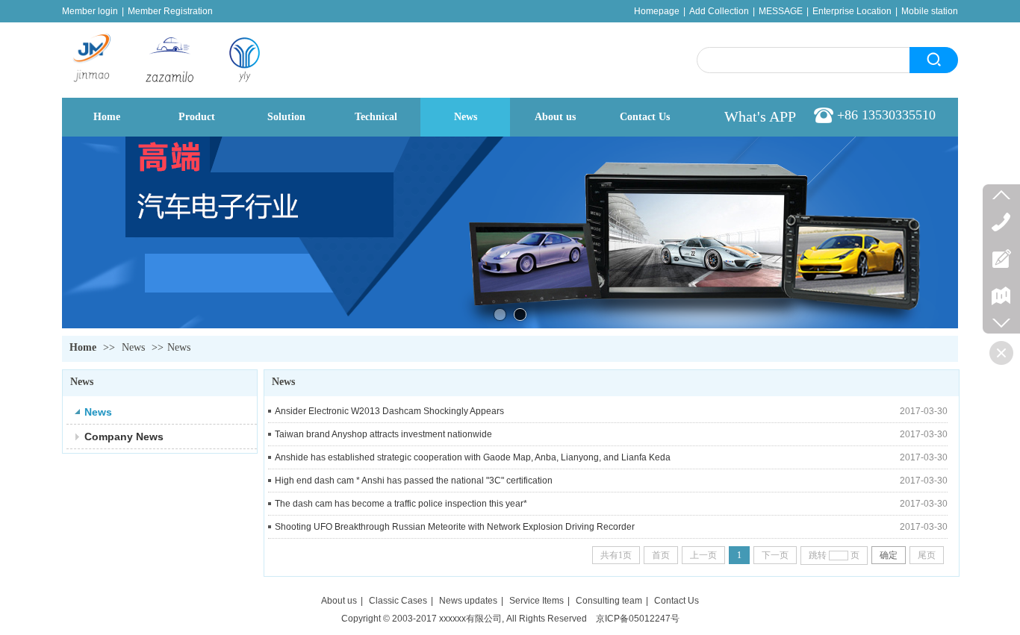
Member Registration (170, 11)
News (133, 347)
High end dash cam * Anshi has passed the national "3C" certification (414, 480)
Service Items (536, 600)
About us (339, 600)
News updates (468, 600)
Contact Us (676, 600)
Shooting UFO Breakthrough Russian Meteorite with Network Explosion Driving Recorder (455, 527)
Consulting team (609, 600)
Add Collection (719, 11)
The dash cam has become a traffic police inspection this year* (401, 503)
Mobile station (929, 11)
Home (82, 347)
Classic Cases (398, 600)
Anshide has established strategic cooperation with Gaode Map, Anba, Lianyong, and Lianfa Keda (473, 457)
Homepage (657, 11)
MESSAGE (781, 11)
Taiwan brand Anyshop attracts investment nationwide (383, 434)
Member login (90, 11)
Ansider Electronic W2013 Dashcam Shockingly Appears (389, 411)
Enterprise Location (852, 11)
